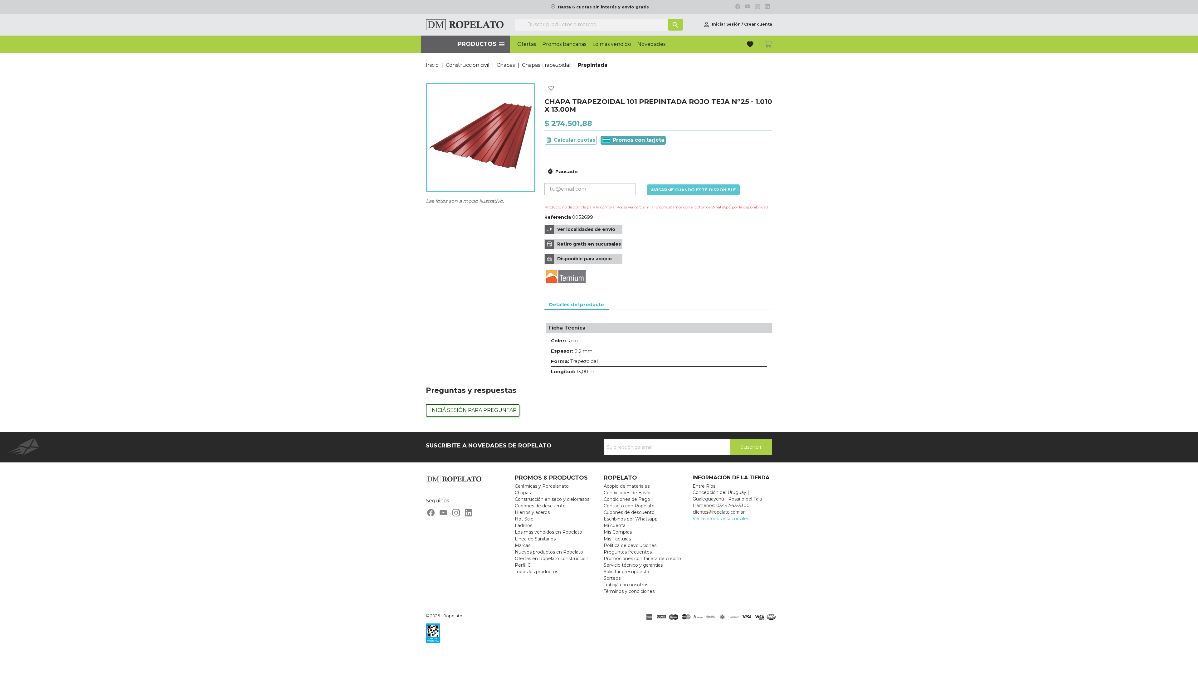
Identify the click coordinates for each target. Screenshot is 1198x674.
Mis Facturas (617, 539)
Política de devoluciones (630, 545)
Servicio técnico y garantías (633, 565)
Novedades (651, 44)
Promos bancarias (564, 44)
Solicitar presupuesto (626, 571)
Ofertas (526, 44)
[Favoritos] (751, 45)
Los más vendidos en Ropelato (548, 532)
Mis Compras (618, 532)
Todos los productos (536, 571)
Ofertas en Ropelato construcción (551, 558)
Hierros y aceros (532, 512)
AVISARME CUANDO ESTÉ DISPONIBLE (693, 190)
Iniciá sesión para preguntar (473, 410)
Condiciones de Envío (627, 493)
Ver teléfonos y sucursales (721, 518)
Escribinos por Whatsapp (631, 519)
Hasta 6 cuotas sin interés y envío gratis (603, 7)
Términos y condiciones (629, 591)
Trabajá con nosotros (626, 585)
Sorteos (612, 578)
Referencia (557, 217)
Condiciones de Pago (627, 499)
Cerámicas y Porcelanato (542, 486)
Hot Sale (524, 519)
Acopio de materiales (627, 486)
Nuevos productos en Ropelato (549, 552)
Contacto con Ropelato (629, 506)
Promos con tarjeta (637, 140)
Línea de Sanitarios (535, 539)
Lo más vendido (611, 44)
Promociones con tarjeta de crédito (642, 558)
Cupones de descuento (540, 506)
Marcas (522, 545)
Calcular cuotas (574, 140)
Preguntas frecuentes (628, 552)
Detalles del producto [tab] (576, 304)
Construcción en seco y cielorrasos (552, 499)
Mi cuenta (615, 525)
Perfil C (523, 565)
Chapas (523, 493)
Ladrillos (523, 525)
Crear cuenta (758, 24)
